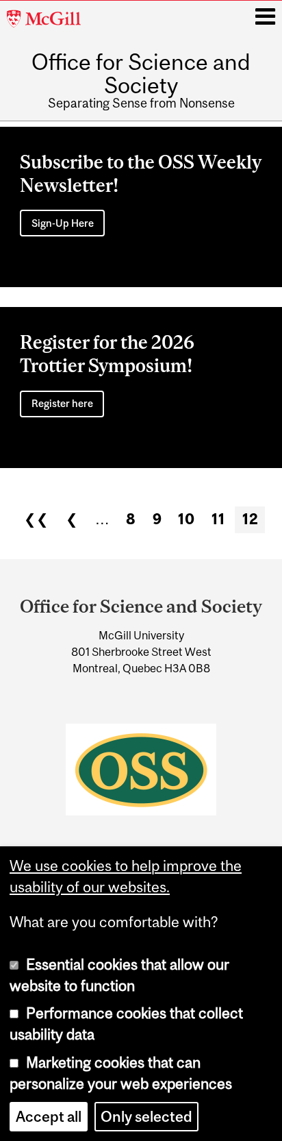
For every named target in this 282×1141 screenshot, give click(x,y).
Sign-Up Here (62, 223)
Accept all (48, 1116)
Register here (62, 403)
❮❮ (36, 519)
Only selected (146, 1116)
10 (186, 519)
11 (218, 519)
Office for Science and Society (141, 74)
